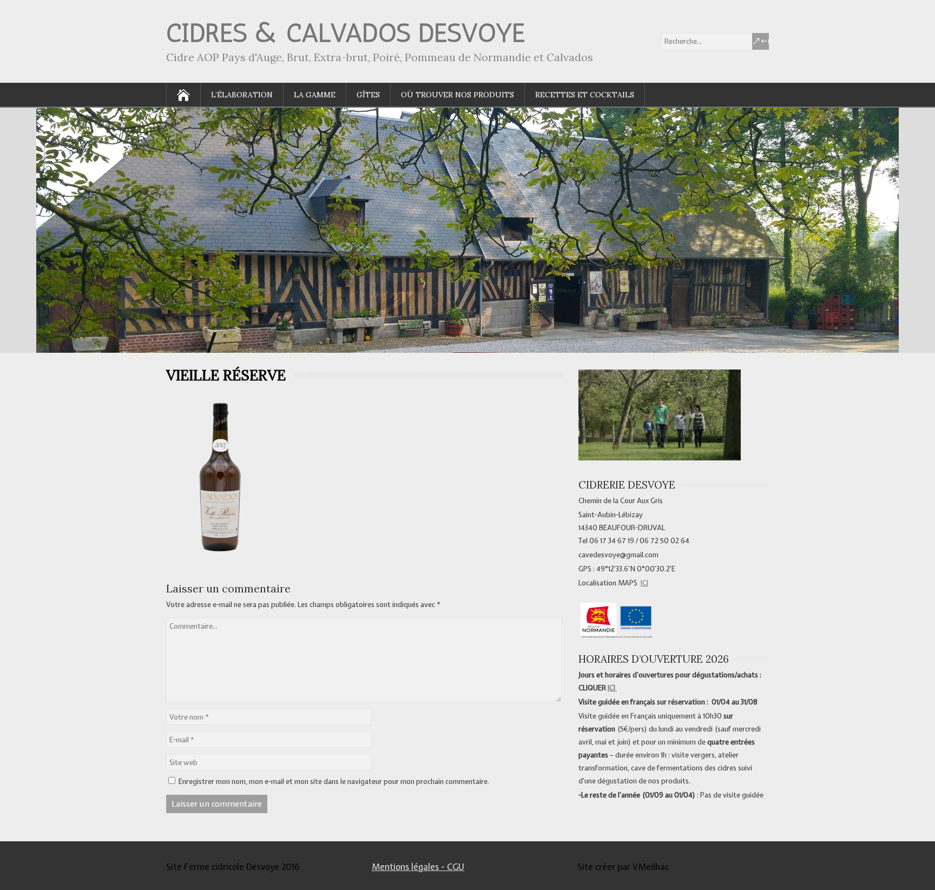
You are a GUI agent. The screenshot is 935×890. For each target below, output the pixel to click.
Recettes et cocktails (584, 95)
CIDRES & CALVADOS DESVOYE (345, 32)
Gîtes (368, 95)
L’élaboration (242, 95)
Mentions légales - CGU (418, 867)
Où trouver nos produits (457, 95)
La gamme (314, 95)
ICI (644, 583)
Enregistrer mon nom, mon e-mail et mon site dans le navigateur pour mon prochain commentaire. (334, 781)
